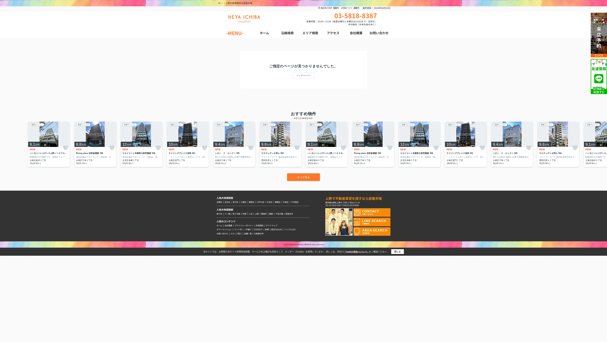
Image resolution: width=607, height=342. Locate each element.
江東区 (243, 202)
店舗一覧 (248, 233)
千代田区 (295, 202)
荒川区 (235, 202)
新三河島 (236, 213)
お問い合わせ (222, 233)
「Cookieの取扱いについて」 (356, 252)
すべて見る (303, 177)
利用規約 (260, 225)
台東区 (219, 202)
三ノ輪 (227, 213)
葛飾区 (278, 202)
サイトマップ (271, 225)
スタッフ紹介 (236, 233)
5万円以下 (258, 229)
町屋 (244, 213)
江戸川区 (260, 202)
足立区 (227, 202)
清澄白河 (289, 213)
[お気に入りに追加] (65, 147)
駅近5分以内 (276, 229)
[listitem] (234, 144)
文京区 (270, 202)
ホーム (219, 225)
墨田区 (251, 202)
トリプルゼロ (290, 229)
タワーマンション (224, 229)
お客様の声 (259, 233)
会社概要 (228, 225)
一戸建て (248, 229)
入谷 (251, 213)
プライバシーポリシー (244, 225)
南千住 (219, 213)
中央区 (286, 202)
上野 (257, 213)
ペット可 (238, 229)
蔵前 (271, 213)
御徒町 (264, 213)
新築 (267, 229)
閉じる (397, 251)
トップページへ (303, 75)
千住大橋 (279, 213)
